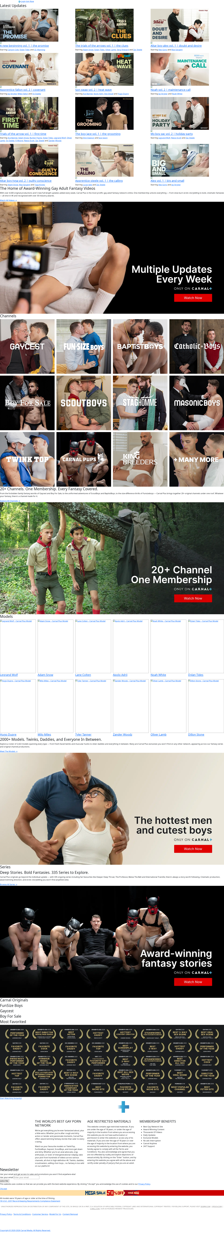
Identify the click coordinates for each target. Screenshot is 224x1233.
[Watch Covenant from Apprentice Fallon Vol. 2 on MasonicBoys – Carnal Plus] (36, 69)
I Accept (3, 1188)
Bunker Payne (36, 138)
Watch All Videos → (8, 200)
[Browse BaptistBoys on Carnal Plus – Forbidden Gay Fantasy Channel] (140, 346)
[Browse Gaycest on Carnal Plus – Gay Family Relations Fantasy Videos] (27, 346)
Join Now (30, 1)
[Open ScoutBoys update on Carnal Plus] (112, 43)
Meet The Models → (9, 751)
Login (23, 1)
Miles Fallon (23, 93)
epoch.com (217, 1206)
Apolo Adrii (98, 93)
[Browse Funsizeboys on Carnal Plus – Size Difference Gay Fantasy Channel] (83, 346)
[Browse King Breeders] (140, 459)
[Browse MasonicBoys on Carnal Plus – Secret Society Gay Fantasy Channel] (196, 403)
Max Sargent (177, 49)
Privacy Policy (6, 1214)
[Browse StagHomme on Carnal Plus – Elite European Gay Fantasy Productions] (140, 403)
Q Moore (19, 140)
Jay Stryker (12, 93)
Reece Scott (29, 140)
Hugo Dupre (123, 93)
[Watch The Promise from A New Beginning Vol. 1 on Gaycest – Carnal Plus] (36, 25)
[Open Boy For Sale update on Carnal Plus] (112, 131)
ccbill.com (95, 1209)
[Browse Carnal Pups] (83, 459)
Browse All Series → (8, 884)
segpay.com (205, 1206)
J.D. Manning (39, 49)
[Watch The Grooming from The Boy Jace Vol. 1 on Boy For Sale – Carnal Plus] (112, 113)
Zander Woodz (55, 140)
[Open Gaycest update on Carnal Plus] (36, 43)
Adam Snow (88, 49)
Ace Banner (88, 93)
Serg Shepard (123, 49)
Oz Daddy (36, 93)
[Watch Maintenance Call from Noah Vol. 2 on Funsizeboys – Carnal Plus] (187, 69)
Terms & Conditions (22, 1214)
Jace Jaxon (103, 138)
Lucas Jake (87, 184)
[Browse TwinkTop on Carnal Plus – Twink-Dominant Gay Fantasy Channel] (27, 459)
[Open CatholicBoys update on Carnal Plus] (187, 43)
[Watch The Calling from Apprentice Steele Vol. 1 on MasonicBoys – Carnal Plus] (112, 160)
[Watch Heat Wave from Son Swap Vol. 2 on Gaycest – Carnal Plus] (112, 69)
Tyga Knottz (40, 184)
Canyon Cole (13, 49)
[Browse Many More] (196, 459)
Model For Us (55, 1214)
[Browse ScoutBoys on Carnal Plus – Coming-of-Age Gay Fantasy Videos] (83, 403)
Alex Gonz (162, 49)
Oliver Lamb (110, 49)
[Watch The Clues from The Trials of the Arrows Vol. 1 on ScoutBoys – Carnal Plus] (112, 25)
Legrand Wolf (60, 138)
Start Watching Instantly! (11, 1098)
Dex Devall (108, 93)
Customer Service (40, 1214)
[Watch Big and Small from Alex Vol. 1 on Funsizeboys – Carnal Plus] (187, 160)
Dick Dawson (88, 138)
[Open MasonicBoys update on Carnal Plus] (36, 87)
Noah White (177, 93)
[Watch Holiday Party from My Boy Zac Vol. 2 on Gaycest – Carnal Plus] (187, 113)
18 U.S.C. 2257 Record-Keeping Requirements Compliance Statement (30, 1201)
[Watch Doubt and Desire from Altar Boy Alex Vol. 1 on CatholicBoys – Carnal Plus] (187, 25)
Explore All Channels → (10, 501)
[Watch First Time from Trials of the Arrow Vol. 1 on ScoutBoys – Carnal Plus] (36, 113)
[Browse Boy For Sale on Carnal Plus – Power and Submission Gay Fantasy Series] (27, 403)
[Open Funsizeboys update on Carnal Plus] (187, 87)
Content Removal (70, 1214)
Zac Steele (137, 49)
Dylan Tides (25, 49)
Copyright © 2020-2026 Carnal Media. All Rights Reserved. (25, 1230)
